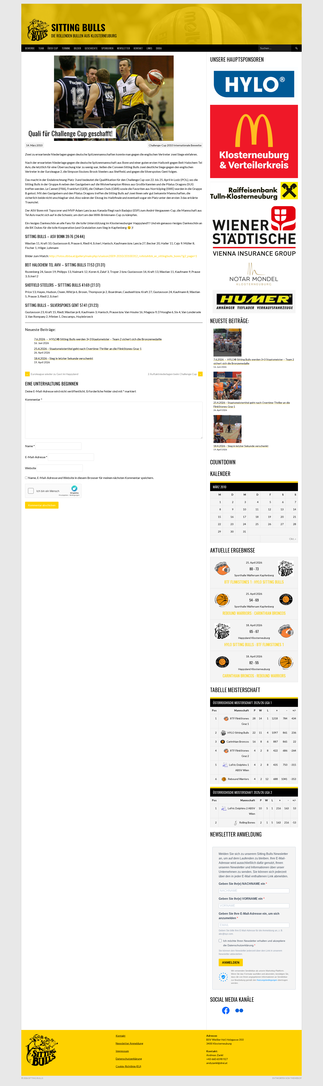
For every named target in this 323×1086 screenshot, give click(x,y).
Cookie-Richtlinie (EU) (128, 1066)
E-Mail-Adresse (36, 457)
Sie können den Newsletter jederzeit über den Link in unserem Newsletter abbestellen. (250, 952)
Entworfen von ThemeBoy (287, 1078)
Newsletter (123, 48)
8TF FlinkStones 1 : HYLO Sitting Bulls (254, 582)
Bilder (77, 48)
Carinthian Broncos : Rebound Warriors (254, 675)
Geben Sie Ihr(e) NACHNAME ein (242, 883)
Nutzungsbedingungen (267, 980)
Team (41, 48)
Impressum (122, 1051)
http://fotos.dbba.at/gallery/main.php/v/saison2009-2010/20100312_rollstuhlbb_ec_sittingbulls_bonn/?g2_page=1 (123, 256)
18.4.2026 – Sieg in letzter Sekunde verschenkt (63, 358)
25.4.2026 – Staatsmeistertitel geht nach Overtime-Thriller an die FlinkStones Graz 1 (87, 348)
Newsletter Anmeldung (129, 1043)
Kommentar (33, 399)
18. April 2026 (254, 625)
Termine (66, 48)
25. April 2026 (254, 562)
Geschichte (91, 48)
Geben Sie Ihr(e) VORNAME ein (241, 898)
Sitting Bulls (78, 27)
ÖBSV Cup (52, 48)
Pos (214, 710)
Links (149, 48)
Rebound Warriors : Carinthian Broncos (254, 613)
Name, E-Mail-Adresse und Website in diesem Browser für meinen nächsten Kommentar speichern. (91, 477)
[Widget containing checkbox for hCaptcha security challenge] (53, 491)
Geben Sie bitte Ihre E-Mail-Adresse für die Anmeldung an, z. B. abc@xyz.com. (251, 932)
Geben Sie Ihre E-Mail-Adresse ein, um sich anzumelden (249, 916)
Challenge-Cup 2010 (161, 145)
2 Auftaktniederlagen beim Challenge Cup (175, 374)
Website (30, 468)
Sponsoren (107, 48)
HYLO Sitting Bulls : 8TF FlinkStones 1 (254, 644)
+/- (294, 710)
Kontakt (138, 48)
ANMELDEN (230, 962)
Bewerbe (30, 48)
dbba (159, 48)
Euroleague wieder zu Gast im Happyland (52, 374)
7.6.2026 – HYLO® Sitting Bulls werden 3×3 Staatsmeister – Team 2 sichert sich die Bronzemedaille (98, 339)
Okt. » (292, 538)
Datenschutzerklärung (129, 1058)
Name (30, 446)
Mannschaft (241, 710)
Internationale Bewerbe (187, 145)
